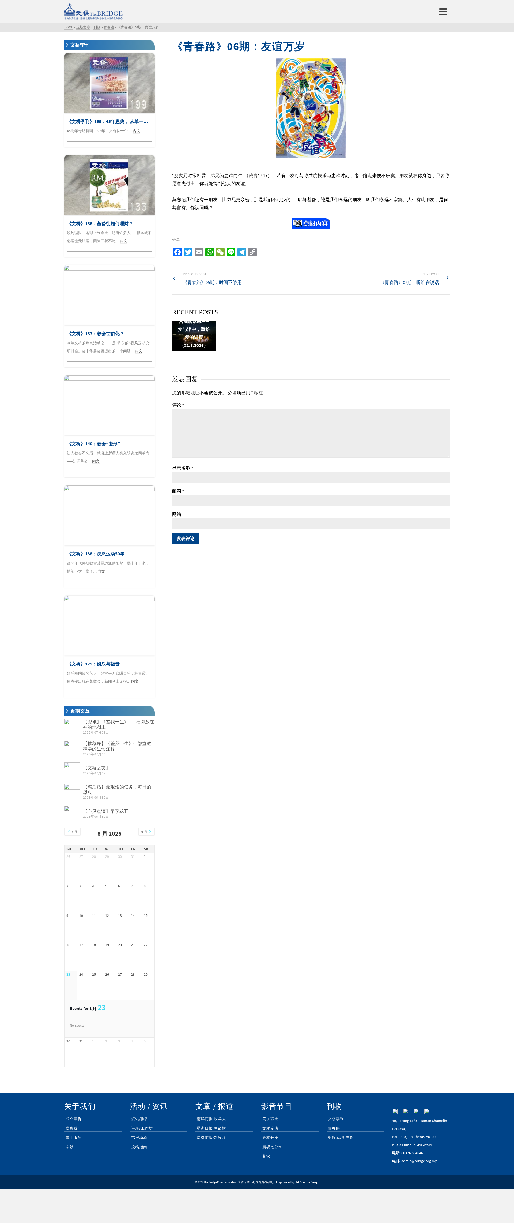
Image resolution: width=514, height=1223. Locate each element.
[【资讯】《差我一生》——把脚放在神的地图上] (72, 727)
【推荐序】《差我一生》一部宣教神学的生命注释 (117, 746)
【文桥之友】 (96, 768)
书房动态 (139, 1137)
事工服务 (74, 1137)
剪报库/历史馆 (341, 1137)
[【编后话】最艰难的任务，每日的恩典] (72, 792)
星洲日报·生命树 (211, 1128)
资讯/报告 (140, 1118)
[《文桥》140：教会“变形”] (109, 405)
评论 (178, 405)
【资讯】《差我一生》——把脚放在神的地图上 (118, 724)
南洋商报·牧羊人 (211, 1118)
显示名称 (182, 468)
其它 (266, 1156)
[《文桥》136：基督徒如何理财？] (109, 185)
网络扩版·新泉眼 (211, 1137)
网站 (176, 514)
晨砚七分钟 (272, 1147)
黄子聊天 (270, 1118)
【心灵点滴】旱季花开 (105, 811)
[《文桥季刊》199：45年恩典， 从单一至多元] (109, 83)
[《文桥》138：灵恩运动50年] (109, 515)
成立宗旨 (74, 1118)
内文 (136, 130)
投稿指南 (139, 1147)
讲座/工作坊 (142, 1128)
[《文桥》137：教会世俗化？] (109, 295)
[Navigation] (443, 11)
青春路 (334, 1128)
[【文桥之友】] (72, 770)
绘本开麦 (270, 1137)
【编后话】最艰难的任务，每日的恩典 (117, 789)
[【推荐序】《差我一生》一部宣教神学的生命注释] (72, 749)
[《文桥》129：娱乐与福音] (109, 626)
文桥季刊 (336, 1118)
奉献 (70, 1147)
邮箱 (178, 491)
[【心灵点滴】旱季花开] (72, 814)
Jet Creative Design (307, 1182)
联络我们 (74, 1128)
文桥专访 (270, 1128)
